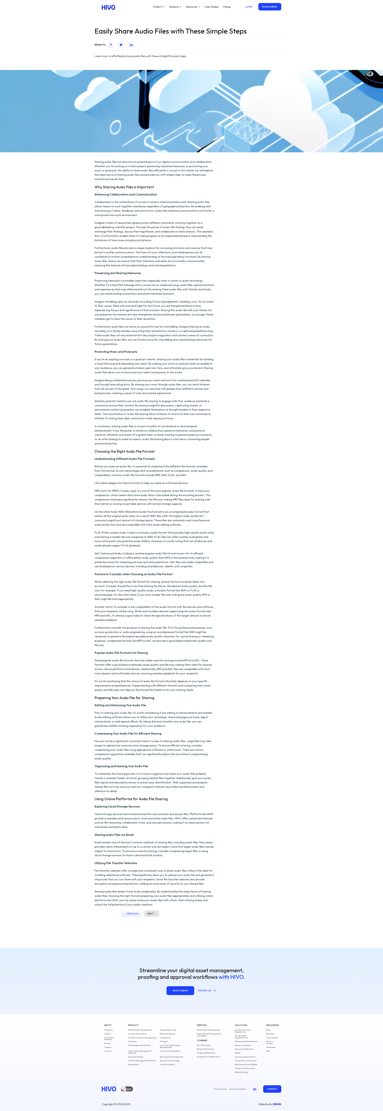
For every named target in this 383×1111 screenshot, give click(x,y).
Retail (237, 1053)
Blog (268, 1030)
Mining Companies (243, 1045)
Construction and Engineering (242, 1031)
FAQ (268, 1051)
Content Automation (137, 1034)
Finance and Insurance (245, 1068)
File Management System (139, 1045)
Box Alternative (204, 1045)
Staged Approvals (168, 1030)
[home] (108, 7)
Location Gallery (167, 1064)
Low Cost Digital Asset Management (170, 1046)
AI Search (132, 1041)
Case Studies (212, 6)
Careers (107, 1047)
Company (108, 1030)
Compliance (165, 1038)
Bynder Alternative (205, 1049)
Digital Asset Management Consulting (209, 1035)
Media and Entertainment (246, 1041)
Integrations (133, 1064)
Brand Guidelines (167, 1034)
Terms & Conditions (237, 1089)
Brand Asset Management (171, 1057)
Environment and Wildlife (246, 1064)
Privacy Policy (220, 1089)
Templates (271, 1047)
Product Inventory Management (142, 1038)
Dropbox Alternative (206, 1053)
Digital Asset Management (140, 1030)
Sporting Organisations (245, 1057)
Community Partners (109, 1039)
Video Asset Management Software (139, 1052)
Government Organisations (241, 1037)
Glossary (270, 1034)
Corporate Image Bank (170, 1051)
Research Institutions (244, 1049)
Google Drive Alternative (208, 1057)
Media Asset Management (208, 1030)
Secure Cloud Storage (170, 1061)
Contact (107, 1051)
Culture (107, 1034)
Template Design (135, 1057)
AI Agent (164, 1041)
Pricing (226, 6)
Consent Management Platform (142, 1061)
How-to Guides (269, 1042)
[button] (159, 6)
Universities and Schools (246, 1061)
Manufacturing (241, 1072)
